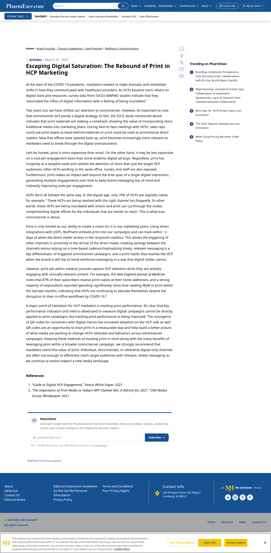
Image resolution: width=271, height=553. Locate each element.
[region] (135, 543)
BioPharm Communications (44, 460)
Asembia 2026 (128, 16)
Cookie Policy (122, 549)
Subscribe (155, 437)
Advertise (11, 491)
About (8, 486)
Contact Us (12, 495)
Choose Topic (15, 16)
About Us (227, 522)
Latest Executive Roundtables (103, 16)
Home (30, 48)
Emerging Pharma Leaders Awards (67, 16)
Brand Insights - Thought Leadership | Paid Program (69, 48)
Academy (150, 6)
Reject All (210, 542)
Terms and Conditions (118, 486)
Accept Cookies (236, 542)
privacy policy (100, 445)
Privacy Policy (62, 500)
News (134, 6)
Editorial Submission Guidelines (75, 486)
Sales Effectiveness (149, 16)
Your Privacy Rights (116, 491)
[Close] (265, 542)
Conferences (187, 6)
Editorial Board (14, 500)
